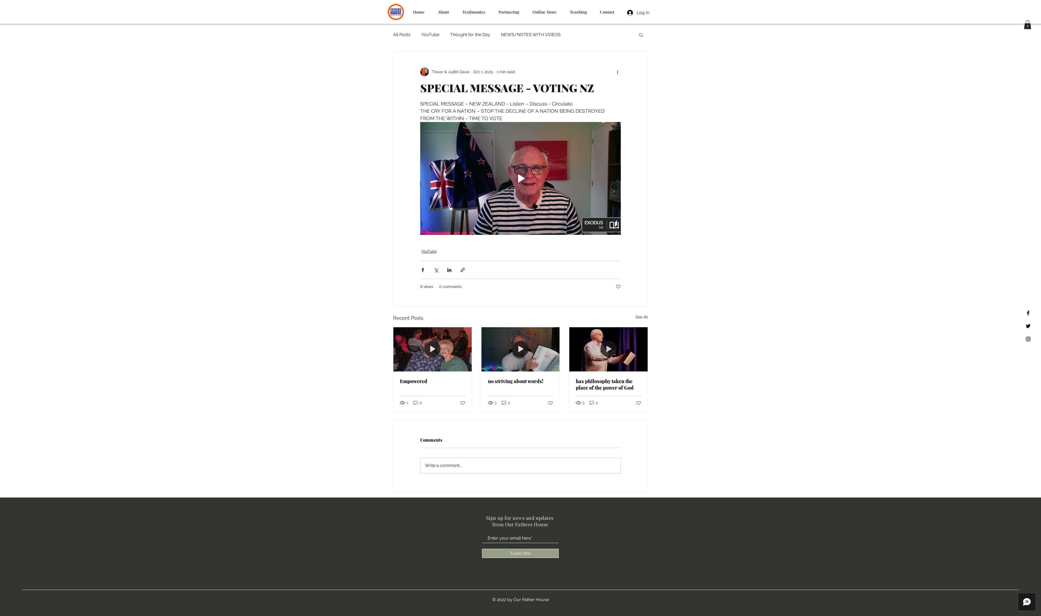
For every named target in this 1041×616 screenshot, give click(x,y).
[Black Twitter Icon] (1028, 326)
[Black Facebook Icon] (1028, 313)
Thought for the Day (470, 34)
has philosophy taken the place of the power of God (605, 384)
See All (641, 317)
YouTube (430, 34)
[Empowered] (432, 349)
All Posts (401, 34)
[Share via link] (462, 269)
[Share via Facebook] (422, 269)
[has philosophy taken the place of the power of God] (608, 349)
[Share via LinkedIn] (449, 269)
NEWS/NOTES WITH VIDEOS (531, 34)
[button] (1027, 24)
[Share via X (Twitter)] (436, 269)
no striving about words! (516, 381)
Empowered (413, 381)
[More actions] (617, 72)
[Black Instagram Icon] (1028, 339)
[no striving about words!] (520, 349)
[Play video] (520, 178)
